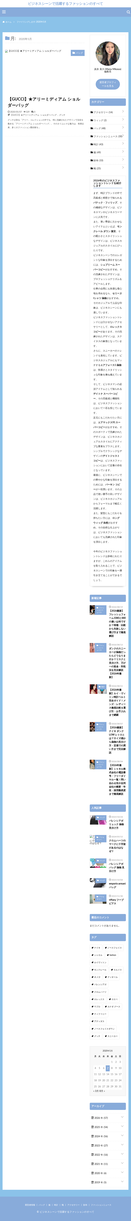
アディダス (99, 1021)
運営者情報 (30, 1205)
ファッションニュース (107, 136)
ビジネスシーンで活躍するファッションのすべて (65, 3)
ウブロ (97, 1007)
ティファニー (100, 1014)
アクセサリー (103, 112)
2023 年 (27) (101, 1146)
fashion (113, 955)
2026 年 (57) (101, 1118)
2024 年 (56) (101, 1136)
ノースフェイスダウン (104, 1029)
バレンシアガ (100, 984)
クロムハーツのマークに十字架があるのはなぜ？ (117, 846)
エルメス (118, 970)
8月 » (102, 1091)
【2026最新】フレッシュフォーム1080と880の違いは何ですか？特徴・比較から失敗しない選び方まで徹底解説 (117, 623)
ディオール (112, 977)
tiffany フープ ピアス (116, 902)
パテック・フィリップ (105, 203)
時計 (98, 144)
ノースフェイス (114, 948)
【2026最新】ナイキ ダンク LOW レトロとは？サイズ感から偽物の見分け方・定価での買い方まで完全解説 (117, 740)
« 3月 (96, 1091)
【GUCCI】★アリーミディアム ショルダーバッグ (44, 102)
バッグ (99, 128)
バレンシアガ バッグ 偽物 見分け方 (116, 867)
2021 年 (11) (101, 1164)
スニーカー (112, 1036)
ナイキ (97, 948)
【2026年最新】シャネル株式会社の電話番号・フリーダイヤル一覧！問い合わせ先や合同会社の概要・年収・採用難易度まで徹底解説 (117, 779)
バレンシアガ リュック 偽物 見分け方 (116, 824)
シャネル (98, 955)
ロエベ (115, 999)
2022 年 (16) (101, 1155)
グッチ (62, 115)
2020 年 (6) (100, 1173)
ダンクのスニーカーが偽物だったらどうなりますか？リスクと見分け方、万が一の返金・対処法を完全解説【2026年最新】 (117, 663)
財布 (98, 160)
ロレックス (99, 999)
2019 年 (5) (100, 1182)
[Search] (128, 12)
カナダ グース (113, 1007)
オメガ (97, 977)
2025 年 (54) (101, 1127)
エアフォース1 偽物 (110, 365)
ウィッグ (100, 120)
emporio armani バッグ (117, 886)
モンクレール (100, 970)
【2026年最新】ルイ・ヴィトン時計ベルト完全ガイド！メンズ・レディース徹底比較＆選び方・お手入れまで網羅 (117, 702)
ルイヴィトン (100, 962)
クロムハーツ (100, 992)
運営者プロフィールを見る (107, 84)
